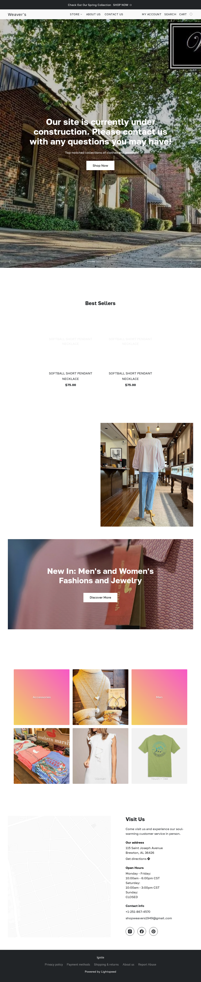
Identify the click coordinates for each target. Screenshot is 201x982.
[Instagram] (130, 931)
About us (128, 964)
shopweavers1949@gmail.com (149, 918)
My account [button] (151, 14)
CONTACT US (114, 14)
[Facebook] (141, 931)
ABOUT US (93, 14)
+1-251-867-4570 (138, 912)
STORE (75, 14)
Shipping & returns (106, 964)
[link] (123, 5)
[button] (17, 14)
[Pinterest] (153, 931)
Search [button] (170, 14)
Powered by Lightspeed (100, 971)
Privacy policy (54, 964)
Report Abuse (147, 964)
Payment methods (78, 964)
